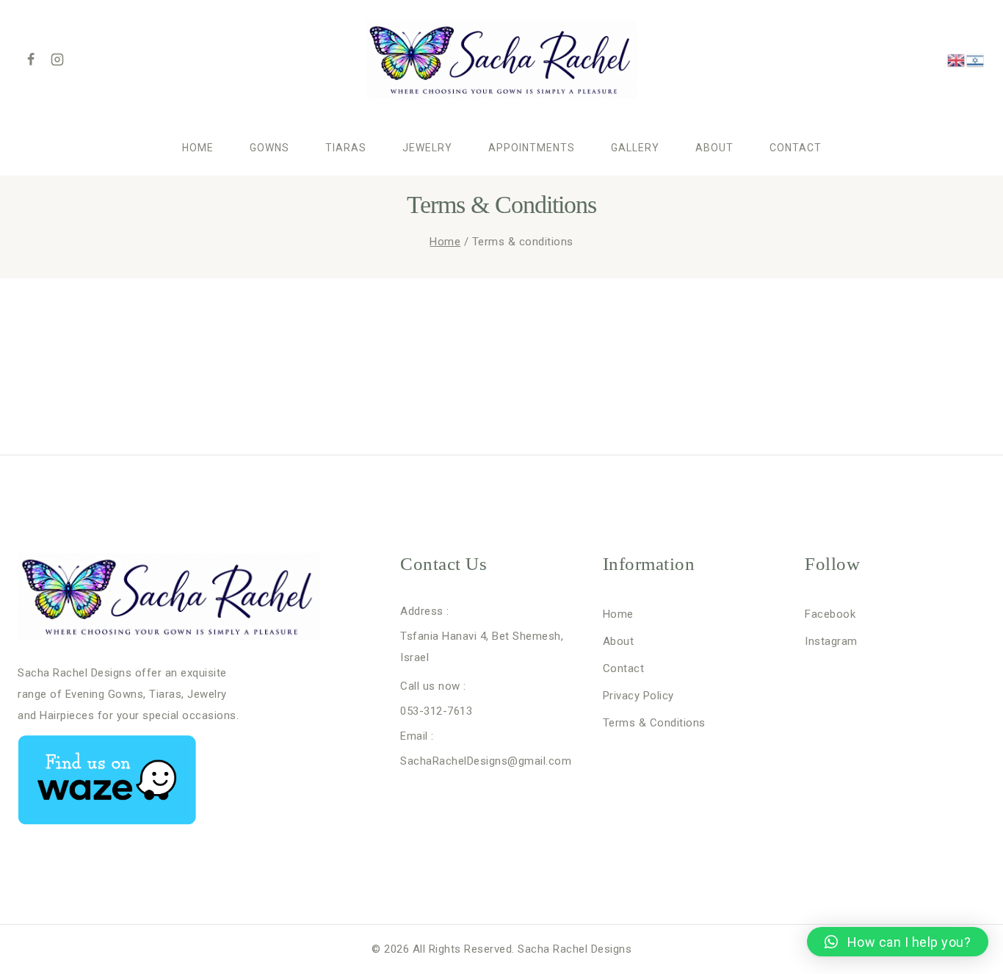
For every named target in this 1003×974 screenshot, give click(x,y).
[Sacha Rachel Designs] (501, 60)
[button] (897, 941)
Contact (796, 148)
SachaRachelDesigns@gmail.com (485, 761)
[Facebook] (31, 59)
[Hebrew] (975, 59)
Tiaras (345, 148)
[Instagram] (57, 59)
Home (198, 148)
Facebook (830, 614)
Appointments (531, 148)
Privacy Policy (638, 695)
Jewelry (427, 148)
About (714, 148)
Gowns (269, 148)
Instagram (831, 641)
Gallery (635, 148)
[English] (956, 59)
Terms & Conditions (654, 722)
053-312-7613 (436, 711)
